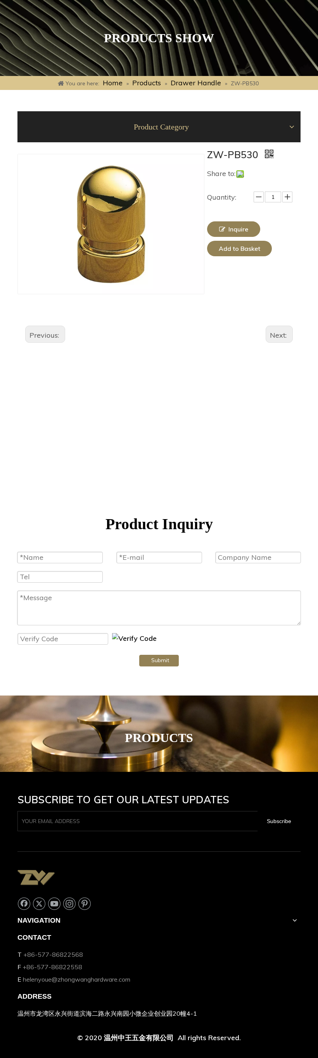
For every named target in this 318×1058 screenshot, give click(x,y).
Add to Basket (239, 248)
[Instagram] (69, 903)
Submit (160, 660)
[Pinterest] (84, 903)
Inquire (238, 229)
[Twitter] (39, 903)
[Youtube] (54, 903)
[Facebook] (24, 903)
